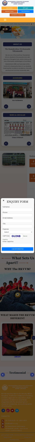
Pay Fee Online (26, 11)
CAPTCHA (6, 236)
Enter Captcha (8, 242)
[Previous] (3, 375)
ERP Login (25, 8)
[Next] (32, 375)
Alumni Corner (9, 11)
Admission (9, 8)
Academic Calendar (17, 15)
